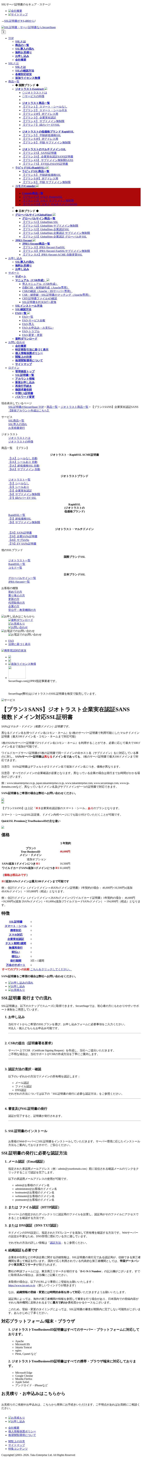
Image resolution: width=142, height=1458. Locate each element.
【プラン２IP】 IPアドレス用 (40, 113)
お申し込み (15, 258)
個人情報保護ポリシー (22, 1431)
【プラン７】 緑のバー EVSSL (41, 124)
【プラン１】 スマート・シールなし (44, 106)
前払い (16, 952)
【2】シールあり (18, 486)
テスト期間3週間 (15, 943)
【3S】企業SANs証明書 (22, 536)
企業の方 (13, 606)
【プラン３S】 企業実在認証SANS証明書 (47, 156)
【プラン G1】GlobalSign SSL (40, 222)
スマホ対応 (16, 934)
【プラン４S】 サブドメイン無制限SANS (47, 160)
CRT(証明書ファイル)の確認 (39, 298)
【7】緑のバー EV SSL (22, 497)
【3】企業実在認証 (20, 490)
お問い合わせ (16, 342)
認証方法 (55, 1242)
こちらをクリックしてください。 (51, 969)
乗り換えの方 (16, 595)
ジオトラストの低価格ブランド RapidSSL (48, 131)
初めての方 (15, 591)
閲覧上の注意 (16, 1441)
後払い (16, 956)
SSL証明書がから (19, 20)
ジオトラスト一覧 (19, 479)
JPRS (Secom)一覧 (19, 581)
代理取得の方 (16, 602)
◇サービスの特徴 (33, 96)
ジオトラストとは (19, 437)
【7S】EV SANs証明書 (22, 543)
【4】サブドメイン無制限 (24, 494)
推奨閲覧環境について (22, 1435)
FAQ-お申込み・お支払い (38, 327)
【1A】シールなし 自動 (22, 458)
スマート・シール (16, 926)
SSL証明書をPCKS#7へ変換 (39, 302)
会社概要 (13, 1427)
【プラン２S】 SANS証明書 (39, 152)
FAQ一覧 (27, 316)
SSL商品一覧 (16, 420)
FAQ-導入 (28, 324)
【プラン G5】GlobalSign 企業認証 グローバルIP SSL (54, 236)
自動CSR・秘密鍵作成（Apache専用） (45, 287)
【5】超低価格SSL (19, 518)
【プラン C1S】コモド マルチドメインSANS (49, 204)
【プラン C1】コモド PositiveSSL (42, 196)
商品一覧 (13, 81)
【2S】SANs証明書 (20, 532)
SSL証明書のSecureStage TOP (26, 406)
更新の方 (13, 599)
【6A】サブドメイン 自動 (24, 469)
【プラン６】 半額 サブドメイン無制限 (46, 142)
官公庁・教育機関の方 (22, 609)
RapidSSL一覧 (16, 515)
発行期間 (15, 960)
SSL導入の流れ (17, 424)
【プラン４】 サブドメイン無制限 (43, 121)
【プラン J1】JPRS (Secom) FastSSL (43, 247)
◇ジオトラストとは (34, 92)
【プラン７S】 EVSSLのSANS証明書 (45, 163)
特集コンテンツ (18, 1448)
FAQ (11, 640)
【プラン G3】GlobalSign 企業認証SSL (45, 229)
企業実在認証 (15, 939)
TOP (11, 38)
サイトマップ (16, 1445)
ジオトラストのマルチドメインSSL (44, 149)
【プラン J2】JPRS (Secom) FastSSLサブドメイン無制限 (56, 250)
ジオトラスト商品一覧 (74, 406)
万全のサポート (15, 965)
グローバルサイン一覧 (22, 578)
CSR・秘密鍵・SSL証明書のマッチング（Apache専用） (56, 294)
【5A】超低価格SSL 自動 (23, 465)
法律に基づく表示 (19, 644)
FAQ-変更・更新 (32, 335)
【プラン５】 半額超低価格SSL (41, 135)
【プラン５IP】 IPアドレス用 (40, 138)
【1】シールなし (18, 483)
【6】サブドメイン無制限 (24, 522)
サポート (13, 272)
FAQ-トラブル (31, 331)
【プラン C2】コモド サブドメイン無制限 (48, 200)
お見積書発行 (16, 427)
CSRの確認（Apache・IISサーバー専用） (47, 291)
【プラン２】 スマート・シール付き (44, 110)
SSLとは (13, 63)
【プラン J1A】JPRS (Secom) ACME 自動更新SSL (52, 254)
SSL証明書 (16, 921)
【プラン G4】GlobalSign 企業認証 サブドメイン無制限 (56, 232)
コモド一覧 (15, 567)
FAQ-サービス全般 (33, 320)
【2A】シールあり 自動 (22, 462)
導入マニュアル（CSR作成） (40, 283)
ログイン (13, 367)
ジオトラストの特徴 (20, 441)
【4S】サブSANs (18, 539)
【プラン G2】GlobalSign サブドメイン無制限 (50, 225)
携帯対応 (15, 930)
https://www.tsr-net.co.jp (21, 1285)
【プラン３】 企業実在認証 (39, 117)
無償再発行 (16, 947)
